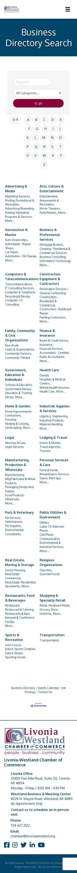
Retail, (44, 605)
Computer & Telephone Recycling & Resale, (20, 294)
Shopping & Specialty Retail (53, 597)
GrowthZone (54, 866)
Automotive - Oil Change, (21, 256)
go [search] (40, 103)
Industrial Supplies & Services (55, 408)
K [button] (27, 138)
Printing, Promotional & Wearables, (19, 202)
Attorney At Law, (15, 443)
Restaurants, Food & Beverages (19, 597)
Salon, (44, 478)
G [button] (37, 129)
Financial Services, (51, 348)
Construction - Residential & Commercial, (49, 301)
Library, (9, 397)
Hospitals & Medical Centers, (52, 381)
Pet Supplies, (13, 525)
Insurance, (46, 344)
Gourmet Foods (50, 574)
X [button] (53, 155)
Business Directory (23, 688)
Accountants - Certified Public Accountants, (54, 355)
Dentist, (44, 375)
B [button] (36, 120)
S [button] (52, 147)
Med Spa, (55, 478)
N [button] (52, 138)
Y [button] (61, 155)
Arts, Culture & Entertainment (52, 188)
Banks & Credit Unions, (54, 340)
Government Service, (18, 389)
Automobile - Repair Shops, (18, 246)
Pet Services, (13, 517)
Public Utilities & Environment (53, 514)
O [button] (60, 138)
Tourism (45, 451)
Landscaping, (13, 427)
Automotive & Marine (16, 232)
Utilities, (44, 522)
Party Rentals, (48, 212)
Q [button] (36, 147)
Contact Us (45, 692)
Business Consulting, (53, 256)
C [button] (44, 120)
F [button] (29, 129)
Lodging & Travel (53, 437)
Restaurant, (12, 605)
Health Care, (47, 391)
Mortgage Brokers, (52, 244)
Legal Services (14, 446)
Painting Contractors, (53, 317)
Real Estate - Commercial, (13, 576)
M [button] (43, 138)
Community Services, (18, 353)
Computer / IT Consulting (14, 302)
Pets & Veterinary (19, 512)
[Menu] (68, 9)
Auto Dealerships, (16, 240)
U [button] (28, 155)
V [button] (36, 155)
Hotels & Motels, (50, 443)
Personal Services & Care (54, 462)
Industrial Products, (52, 420)
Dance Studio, (14, 653)
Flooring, (11, 419)
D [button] (52, 120)
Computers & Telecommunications (22, 276)
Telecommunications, (19, 284)
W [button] (44, 155)
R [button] (44, 147)
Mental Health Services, (55, 387)
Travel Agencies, (50, 446)
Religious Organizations (51, 562)
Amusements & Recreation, (49, 202)
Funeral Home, (49, 470)
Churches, (46, 570)
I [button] (53, 129)
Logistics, (45, 416)
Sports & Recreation (14, 637)
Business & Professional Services (50, 234)
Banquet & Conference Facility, (19, 619)
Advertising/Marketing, (19, 208)
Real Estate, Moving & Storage (19, 562)
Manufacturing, (15, 475)
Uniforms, (46, 613)
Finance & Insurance (47, 333)
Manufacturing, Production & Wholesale (17, 465)
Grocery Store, (49, 609)
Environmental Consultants (14, 532)
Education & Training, (18, 393)
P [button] (28, 147)
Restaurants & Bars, (17, 613)
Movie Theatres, (50, 208)
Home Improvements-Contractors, (19, 413)
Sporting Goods (15, 657)
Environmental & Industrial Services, (52, 545)
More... (10, 220)
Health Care (49, 370)
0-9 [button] (15, 120)
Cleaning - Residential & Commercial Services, (55, 251)
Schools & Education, (18, 385)
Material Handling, (51, 424)
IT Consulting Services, (19, 288)
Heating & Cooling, (17, 423)
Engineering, (60, 416)
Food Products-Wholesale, (15, 497)
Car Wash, (11, 252)
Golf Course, (13, 645)
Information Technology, (55, 261)
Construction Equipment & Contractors (50, 279)
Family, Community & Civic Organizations (20, 335)
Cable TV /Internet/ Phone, (52, 528)
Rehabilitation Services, (55, 474)
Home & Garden (17, 406)
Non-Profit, (12, 345)
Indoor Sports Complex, (20, 649)
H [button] (45, 129)
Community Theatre (17, 357)
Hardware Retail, (59, 605)
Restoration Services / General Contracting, (54, 291)
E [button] (61, 120)
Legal (9, 437)
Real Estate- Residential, (20, 582)
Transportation (52, 635)
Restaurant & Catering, (19, 609)
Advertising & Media (16, 188)
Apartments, (13, 586)
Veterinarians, (14, 521)
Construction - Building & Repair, (55, 311)
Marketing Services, (17, 196)
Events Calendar (48, 688)
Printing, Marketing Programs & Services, (18, 214)
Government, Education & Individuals (15, 375)
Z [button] (44, 165)
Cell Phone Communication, (50, 536)
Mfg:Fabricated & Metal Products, (20, 481)
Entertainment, (49, 196)
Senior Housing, (15, 570)
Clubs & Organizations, (20, 349)
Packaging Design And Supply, (19, 489)
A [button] (28, 120)
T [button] (60, 147)
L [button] (35, 138)
